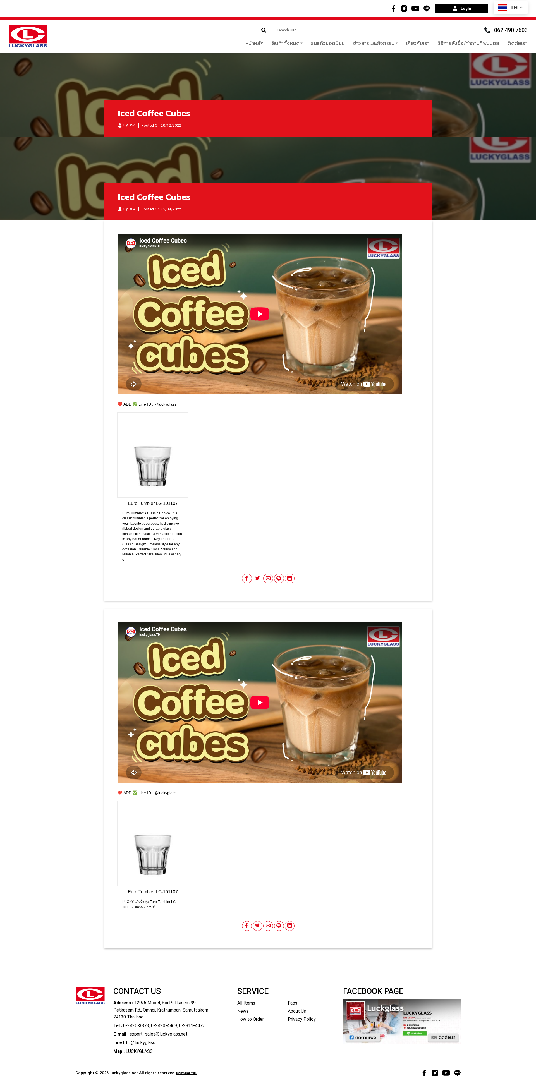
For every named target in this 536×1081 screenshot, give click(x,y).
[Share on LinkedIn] (290, 578)
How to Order (250, 1019)
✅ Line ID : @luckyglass (154, 404)
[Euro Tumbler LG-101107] (153, 455)
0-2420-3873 (136, 1025)
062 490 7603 (511, 30)
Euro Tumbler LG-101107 (153, 503)
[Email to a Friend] (268, 578)
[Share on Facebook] (247, 578)
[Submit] (264, 30)
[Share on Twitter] (257, 578)
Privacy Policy (302, 1019)
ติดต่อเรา (518, 43)
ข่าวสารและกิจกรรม (373, 43)
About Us (297, 1011)
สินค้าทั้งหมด (286, 43)
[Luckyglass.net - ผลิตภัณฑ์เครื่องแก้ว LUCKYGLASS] (27, 36)
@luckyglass (143, 1042)
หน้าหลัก (254, 43)
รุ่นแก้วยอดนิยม (328, 43)
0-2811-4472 (192, 1025)
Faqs (292, 1003)
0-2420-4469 (164, 1025)
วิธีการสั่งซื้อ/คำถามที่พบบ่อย (468, 43)
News (242, 1011)
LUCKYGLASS (139, 1051)
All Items (246, 1003)
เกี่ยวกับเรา (417, 43)
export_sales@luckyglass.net (159, 1034)
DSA (132, 125)
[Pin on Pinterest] (279, 578)
